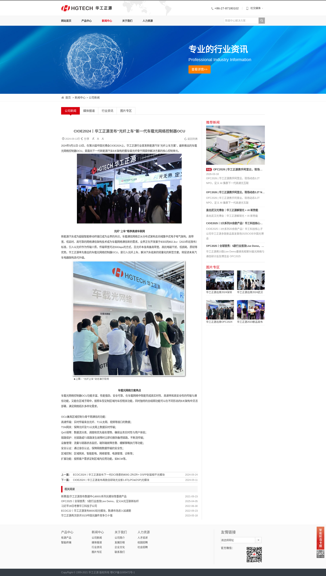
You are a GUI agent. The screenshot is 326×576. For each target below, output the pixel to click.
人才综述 (143, 537)
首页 (68, 97)
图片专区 (126, 111)
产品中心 (87, 20)
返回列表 (191, 138)
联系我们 (120, 551)
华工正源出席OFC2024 (219, 321)
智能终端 (66, 542)
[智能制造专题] (320, 538)
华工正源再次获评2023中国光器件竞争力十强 (86, 515)
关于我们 (127, 20)
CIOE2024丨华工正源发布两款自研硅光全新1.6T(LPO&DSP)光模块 (111, 479)
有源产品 (66, 537)
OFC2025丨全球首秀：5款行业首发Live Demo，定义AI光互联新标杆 (100, 501)
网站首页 (66, 20)
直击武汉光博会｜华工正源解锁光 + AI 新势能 (232, 210)
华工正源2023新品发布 (250, 321)
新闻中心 (107, 20)
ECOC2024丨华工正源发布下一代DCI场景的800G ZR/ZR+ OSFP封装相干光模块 (119, 474)
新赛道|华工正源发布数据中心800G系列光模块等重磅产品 (93, 496)
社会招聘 (143, 547)
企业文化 (120, 547)
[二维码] (320, 554)
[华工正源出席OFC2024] (220, 309)
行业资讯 (107, 111)
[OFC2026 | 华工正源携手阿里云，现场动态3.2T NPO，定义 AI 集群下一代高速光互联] (235, 145)
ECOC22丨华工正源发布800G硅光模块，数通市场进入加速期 (96, 510)
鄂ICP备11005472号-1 (122, 572)
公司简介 (120, 537)
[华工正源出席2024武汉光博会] (251, 280)
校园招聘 (143, 542)
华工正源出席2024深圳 (219, 292)
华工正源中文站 (77, 8)
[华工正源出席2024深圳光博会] (220, 280)
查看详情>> (199, 69)
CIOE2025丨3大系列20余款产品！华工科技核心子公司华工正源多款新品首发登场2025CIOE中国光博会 (264, 223)
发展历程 (120, 542)
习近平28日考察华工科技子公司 (79, 506)
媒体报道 (89, 111)
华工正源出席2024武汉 (250, 292)
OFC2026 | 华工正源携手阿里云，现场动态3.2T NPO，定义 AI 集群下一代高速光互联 (254, 192)
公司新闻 (94, 97)
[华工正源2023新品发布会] (251, 309)
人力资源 (148, 20)
